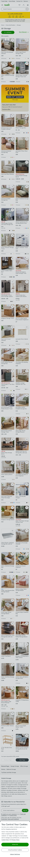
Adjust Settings (15, 854)
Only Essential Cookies (15, 850)
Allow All (15, 844)
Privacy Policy (15, 840)
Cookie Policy (5, 840)
